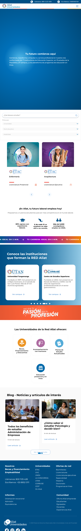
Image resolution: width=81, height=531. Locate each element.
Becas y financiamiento (17, 469)
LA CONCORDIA (41, 478)
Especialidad (61, 478)
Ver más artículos (40, 452)
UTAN (37, 481)
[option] (23, 167)
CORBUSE (39, 484)
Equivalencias (11, 504)
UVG (37, 472)
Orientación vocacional (14, 499)
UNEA (37, 475)
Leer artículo (13, 445)
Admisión (9, 501)
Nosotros (9, 466)
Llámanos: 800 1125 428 (16, 479)
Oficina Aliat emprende (66, 499)
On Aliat (38, 489)
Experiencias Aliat (64, 510)
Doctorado (60, 484)
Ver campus (17, 294)
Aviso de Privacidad (71, 523)
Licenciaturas (61, 472)
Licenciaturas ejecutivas (66, 475)
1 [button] (39, 455)
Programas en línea (64, 486)
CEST (37, 486)
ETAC (37, 470)
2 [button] (42, 455)
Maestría (59, 481)
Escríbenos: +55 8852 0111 (17, 482)
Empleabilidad (12, 472)
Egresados (61, 504)
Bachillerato (61, 470)
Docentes (61, 507)
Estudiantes (61, 501)
